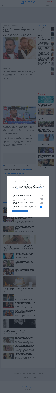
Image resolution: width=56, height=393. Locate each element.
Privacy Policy (34, 215)
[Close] (47, 178)
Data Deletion (21, 215)
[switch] (41, 195)
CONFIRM (20, 211)
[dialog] (28, 196)
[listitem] (28, 192)
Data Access (28, 215)
